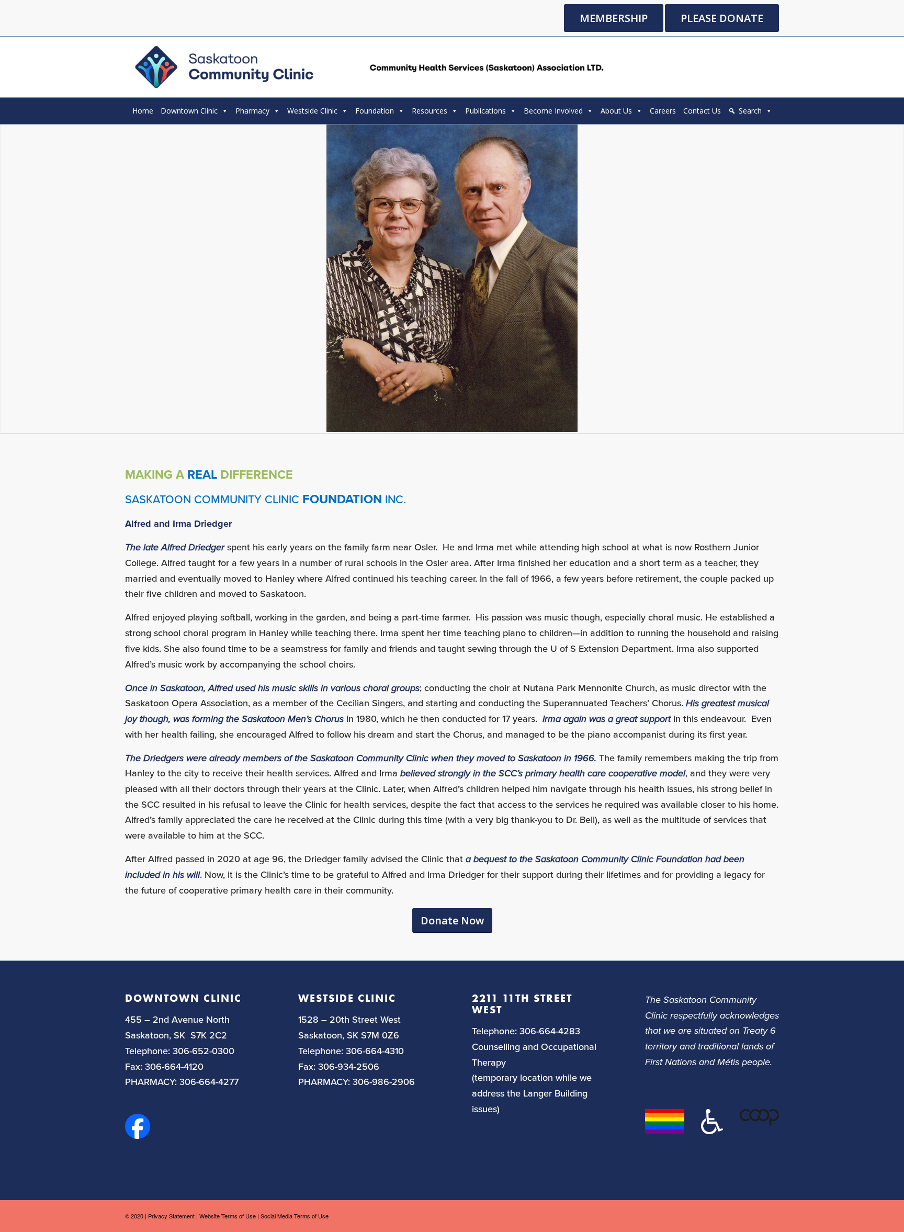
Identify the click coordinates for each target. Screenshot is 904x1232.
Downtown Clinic (189, 111)
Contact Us (702, 111)
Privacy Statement (171, 1216)
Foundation (374, 111)
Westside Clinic (312, 111)
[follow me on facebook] (137, 1135)
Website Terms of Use (227, 1216)
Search (750, 111)
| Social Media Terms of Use (293, 1216)
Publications (485, 111)
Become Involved (553, 111)
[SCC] (367, 67)
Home (142, 111)
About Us (616, 111)
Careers (663, 111)
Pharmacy (252, 111)
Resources (429, 111)
